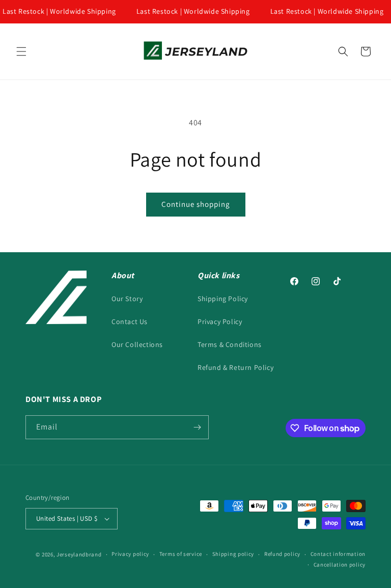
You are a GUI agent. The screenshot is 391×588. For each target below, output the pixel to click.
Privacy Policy (220, 321)
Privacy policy (130, 553)
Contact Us (129, 321)
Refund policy (282, 553)
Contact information (338, 553)
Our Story (127, 298)
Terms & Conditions (230, 344)
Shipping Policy (223, 298)
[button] (21, 51)
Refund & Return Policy (235, 367)
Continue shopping (195, 204)
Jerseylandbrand (79, 554)
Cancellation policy (340, 564)
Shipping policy (233, 553)
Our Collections (137, 344)
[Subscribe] (197, 427)
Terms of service (180, 553)
